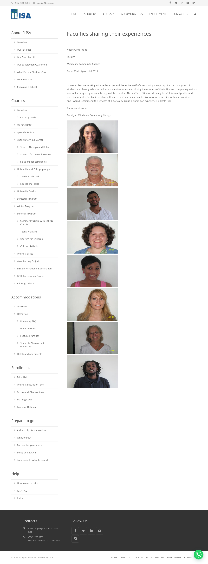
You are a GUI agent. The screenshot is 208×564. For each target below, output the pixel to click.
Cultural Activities (29, 246)
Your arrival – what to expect (32, 460)
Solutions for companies (33, 161)
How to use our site (27, 483)
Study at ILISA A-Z (26, 452)
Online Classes (25, 253)
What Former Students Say (31, 72)
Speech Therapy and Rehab (35, 147)
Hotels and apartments (29, 354)
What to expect (28, 328)
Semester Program (27, 198)
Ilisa (51, 557)
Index (20, 498)
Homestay (22, 313)
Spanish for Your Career (30, 139)
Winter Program (25, 206)
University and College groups (33, 169)
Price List (22, 377)
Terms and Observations (30, 392)
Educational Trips (29, 183)
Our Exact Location (27, 57)
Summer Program (26, 213)
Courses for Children (31, 238)
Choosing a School (27, 87)
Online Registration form (30, 384)
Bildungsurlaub (25, 283)
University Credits (26, 191)
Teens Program (28, 231)
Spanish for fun (25, 132)
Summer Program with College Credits (36, 222)
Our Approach (28, 117)
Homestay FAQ (28, 321)
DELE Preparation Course (30, 276)
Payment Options (26, 407)
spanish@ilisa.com (45, 2)
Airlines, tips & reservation (31, 430)
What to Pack (24, 437)
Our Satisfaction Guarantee (32, 64)
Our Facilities (24, 49)
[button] (198, 554)
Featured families (29, 335)
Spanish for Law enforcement (36, 154)
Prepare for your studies (30, 445)
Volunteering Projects (28, 261)
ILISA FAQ (22, 490)
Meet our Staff (25, 79)
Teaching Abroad (29, 176)
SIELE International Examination (34, 268)
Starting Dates (24, 124)
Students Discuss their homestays (32, 345)
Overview (22, 42)
